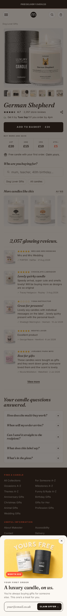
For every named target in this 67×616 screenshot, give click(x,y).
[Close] (61, 541)
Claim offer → (49, 607)
